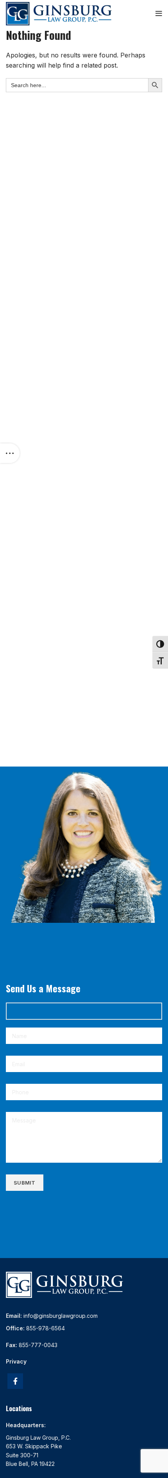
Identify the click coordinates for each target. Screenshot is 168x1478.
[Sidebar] (10, 453)
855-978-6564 (45, 1328)
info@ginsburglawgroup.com (60, 1315)
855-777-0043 (38, 1345)
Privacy (16, 1361)
